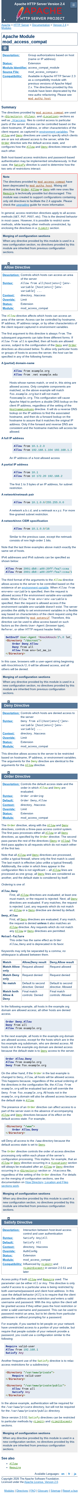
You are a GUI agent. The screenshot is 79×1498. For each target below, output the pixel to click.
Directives (22, 1490)
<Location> (51, 116)
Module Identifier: (15, 67)
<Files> (29, 116)
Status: (8, 63)
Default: (8, 800)
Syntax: (8, 283)
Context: (9, 295)
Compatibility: (12, 76)
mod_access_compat (50, 112)
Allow (5, 135)
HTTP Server (21, 25)
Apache (5, 25)
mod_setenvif (40, 618)
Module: (8, 308)
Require (8, 193)
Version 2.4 (59, 25)
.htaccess (18, 120)
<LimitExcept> (33, 1268)
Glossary (43, 1490)
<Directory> (13, 116)
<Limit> (43, 228)
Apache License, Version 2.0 (41, 1482)
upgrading (22, 204)
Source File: (11, 71)
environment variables (53, 131)
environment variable (35, 587)
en (63, 1473)
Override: (9, 299)
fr (69, 1473)
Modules (6, 28)
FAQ (33, 1490)
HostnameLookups (22, 409)
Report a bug (70, 1490)
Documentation (41, 25)
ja (75, 1473)
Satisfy (19, 165)
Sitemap (55, 1490)
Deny (19, 135)
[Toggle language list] (5, 48)
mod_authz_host (39, 98)
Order (5, 143)
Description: (11, 55)
